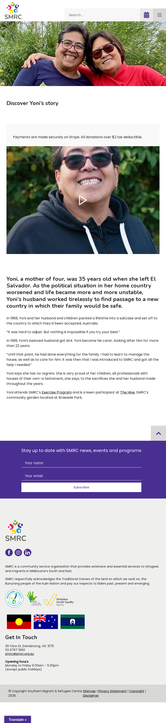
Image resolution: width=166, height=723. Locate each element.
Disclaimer (91, 695)
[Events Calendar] (146, 14)
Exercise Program (57, 392)
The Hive (127, 392)
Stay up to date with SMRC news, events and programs (81, 450)
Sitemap (89, 691)
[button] (83, 200)
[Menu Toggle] (159, 14)
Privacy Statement (112, 691)
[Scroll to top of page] (158, 433)
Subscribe (81, 487)
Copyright (136, 691)
